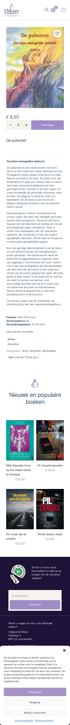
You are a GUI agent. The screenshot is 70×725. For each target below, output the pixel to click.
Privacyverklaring (24, 720)
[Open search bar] (47, 9)
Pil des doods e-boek (50, 534)
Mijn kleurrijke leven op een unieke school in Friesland (18, 470)
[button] (64, 650)
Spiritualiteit (49, 350)
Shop (25, 350)
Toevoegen (47, 125)
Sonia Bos (13, 344)
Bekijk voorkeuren (35, 712)
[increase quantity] (26, 125)
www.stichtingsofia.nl (48, 304)
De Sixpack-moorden (50, 465)
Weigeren (35, 702)
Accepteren (35, 692)
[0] (53, 10)
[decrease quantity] (10, 125)
